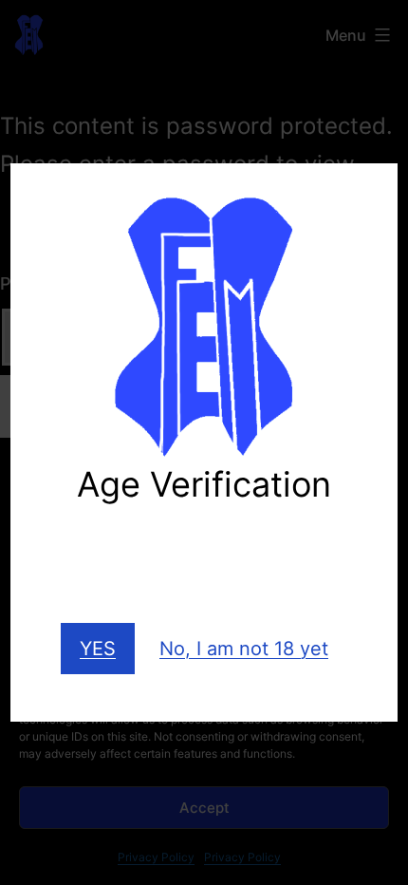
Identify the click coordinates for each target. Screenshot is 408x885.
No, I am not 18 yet (243, 648)
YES (98, 648)
